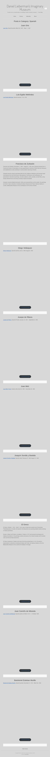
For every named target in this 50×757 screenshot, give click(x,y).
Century (21, 16)
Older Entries (25, 748)
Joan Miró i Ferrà (7, 389)
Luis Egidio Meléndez (25, 95)
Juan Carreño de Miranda (25, 611)
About (35, 16)
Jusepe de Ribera (25, 317)
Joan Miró (25, 386)
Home (15, 16)
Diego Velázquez (7, 250)
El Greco (25, 525)
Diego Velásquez (25, 248)
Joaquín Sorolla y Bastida (25, 455)
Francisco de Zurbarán (25, 164)
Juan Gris (25, 25)
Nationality (28, 16)
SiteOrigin (27, 754)
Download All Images (26, 84)
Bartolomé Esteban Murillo (25, 680)
